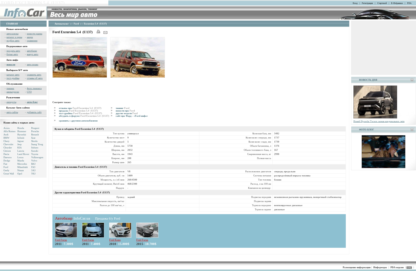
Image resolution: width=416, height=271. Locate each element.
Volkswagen (37, 157)
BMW (6, 137)
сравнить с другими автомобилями (78, 120)
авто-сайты (12, 112)
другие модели (127, 113)
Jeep (19, 144)
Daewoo (7, 157)
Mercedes (22, 164)
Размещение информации (356, 267)
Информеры (380, 267)
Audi (5, 134)
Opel (19, 173)
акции (30, 37)
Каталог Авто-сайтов (18, 107)
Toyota (34, 154)
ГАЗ (33, 167)
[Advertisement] (131, 88)
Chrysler (7, 147)
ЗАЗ (33, 170)
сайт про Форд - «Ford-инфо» (132, 116)
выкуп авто (32, 54)
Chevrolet (8, 144)
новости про (125, 110)
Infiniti (20, 137)
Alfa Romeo (9, 131)
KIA (19, 147)
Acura (6, 128)
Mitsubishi (22, 167)
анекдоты (11, 102)
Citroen (7, 150)
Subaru (34, 147)
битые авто (12, 54)
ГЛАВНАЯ (12, 23)
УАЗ (33, 173)
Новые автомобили (17, 29)
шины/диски (12, 91)
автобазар (32, 50)
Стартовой (382, 3)
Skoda (34, 141)
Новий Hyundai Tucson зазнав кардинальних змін (379, 121)
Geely (6, 170)
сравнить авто (34, 74)
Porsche (35, 131)
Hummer (21, 131)
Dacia (6, 154)
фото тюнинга (34, 88)
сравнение (32, 40)
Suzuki (34, 150)
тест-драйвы (12, 78)
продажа (78, 110)
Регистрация (367, 3)
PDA (409, 3)
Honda (20, 128)
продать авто (13, 50)
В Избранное (397, 3)
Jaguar (20, 141)
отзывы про (80, 108)
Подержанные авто (17, 46)
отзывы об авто (35, 78)
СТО (29, 91)
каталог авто (13, 74)
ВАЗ (33, 164)
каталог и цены (14, 37)
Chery (6, 141)
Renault (35, 134)
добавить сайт (34, 112)
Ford (5, 167)
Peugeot (35, 128)
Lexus (20, 157)
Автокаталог (62, 23)
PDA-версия (397, 267)
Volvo (34, 160)
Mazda (20, 160)
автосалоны (12, 33)
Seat (33, 137)
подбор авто (13, 40)
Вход (355, 3)
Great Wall (8, 173)
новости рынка (34, 33)
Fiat (5, 164)
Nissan (20, 170)
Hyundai (21, 134)
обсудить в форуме (84, 116)
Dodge (6, 160)
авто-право (32, 64)
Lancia (20, 150)
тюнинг (10, 88)
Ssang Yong (37, 144)
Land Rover (23, 154)
